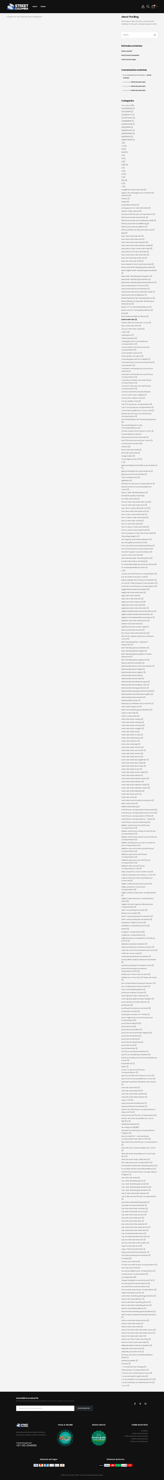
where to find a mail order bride (133, 1342)
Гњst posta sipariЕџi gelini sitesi (133, 1376)
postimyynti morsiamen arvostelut (134, 1008)
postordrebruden (128, 1048)
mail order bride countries (131, 725)
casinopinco (126, 335)
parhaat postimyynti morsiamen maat (136, 965)
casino (124, 332)
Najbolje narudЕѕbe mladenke (133, 944)
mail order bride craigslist (131, 728)
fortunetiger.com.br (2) (130, 459)
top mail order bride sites (131, 1218)
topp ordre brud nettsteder (132, 1249)
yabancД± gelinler (128, 1360)
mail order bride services (131, 757)
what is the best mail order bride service (137, 1333)
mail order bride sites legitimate (133, 760)
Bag (123, 233)
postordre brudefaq (129, 1039)
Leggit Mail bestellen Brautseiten (133, 589)
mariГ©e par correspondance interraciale (137, 810)
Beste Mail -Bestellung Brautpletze (134, 279)
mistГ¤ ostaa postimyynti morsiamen (135, 916)
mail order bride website (130, 775)
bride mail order (128, 319)
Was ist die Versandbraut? (131, 1299)
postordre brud (127, 1026)
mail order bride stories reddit (133, 772)
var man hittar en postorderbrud (134, 1286)
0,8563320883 (126, 133)
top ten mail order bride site (132, 1240)
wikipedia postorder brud (131, 1352)
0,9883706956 (126, 140)
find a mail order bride (130, 450)
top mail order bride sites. (131, 1221)
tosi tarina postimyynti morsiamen (134, 1255)
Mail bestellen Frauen (129, 700)
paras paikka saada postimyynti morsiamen (138, 959)
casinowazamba (127, 338)
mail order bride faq (129, 732)
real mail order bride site (131, 1091)
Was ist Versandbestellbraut (132, 1308)
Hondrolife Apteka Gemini (131, 496)
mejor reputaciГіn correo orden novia (136, 872)
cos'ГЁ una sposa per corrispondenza (136, 407)
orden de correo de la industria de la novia (138, 950)
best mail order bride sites (131, 239)
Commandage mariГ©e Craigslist (134, 359)
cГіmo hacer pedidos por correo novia (136, 410)
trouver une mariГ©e (129, 1261)
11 (121, 155)
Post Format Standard (130, 55)
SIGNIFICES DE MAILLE (129, 1124)
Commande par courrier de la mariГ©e (136, 362)
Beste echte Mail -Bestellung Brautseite (136, 267)
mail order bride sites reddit (132, 763)
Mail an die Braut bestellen (131, 663)
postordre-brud (127, 1045)
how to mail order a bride (131, 521)
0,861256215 (125, 136)
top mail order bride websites (132, 1224)
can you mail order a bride (131, 329)
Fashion (124, 446)
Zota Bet (124, 1364)
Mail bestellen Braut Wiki (130, 675)
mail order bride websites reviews (134, 788)
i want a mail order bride (130, 555)
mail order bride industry (131, 738)
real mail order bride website (132, 1094)
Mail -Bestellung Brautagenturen (134, 660)
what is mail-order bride (130, 1327)
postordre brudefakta (130, 1036)
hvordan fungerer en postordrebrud (135, 552)
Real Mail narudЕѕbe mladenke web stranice (138, 1082)
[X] (140, 1403)
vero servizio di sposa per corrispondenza (137, 1290)
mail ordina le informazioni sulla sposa (136, 800)
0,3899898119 (126, 121)
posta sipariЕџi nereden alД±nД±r (134, 1002)
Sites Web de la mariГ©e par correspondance (139, 1142)
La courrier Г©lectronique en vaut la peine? (138, 583)
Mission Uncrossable (129, 913)
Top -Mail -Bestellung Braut (132, 1181)
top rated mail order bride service (134, 1227)
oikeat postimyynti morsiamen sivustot (136, 947)
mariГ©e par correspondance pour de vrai (138, 813)
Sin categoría (126, 1127)
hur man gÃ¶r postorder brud (133, 542)
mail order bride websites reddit (133, 785)
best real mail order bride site (132, 258)
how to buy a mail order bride (133, 514)
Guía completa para (129, 477)
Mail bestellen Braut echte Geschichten (136, 666)
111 (122, 158)
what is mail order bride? (131, 1323)
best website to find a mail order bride (136, 264)
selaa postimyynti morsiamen (133, 1106)
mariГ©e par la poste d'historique (134, 822)
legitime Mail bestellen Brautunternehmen (137, 611)
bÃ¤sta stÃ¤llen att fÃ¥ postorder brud (136, 230)
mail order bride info (129, 741)
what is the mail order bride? (132, 1336)
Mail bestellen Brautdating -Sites (134, 685)
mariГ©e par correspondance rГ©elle (136, 816)
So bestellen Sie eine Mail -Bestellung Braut (138, 1166)
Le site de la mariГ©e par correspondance (137, 586)
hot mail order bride (129, 499)
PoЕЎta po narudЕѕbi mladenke (133, 1051)
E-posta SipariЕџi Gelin (130, 434)
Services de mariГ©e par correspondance (137, 1115)
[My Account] (143, 6)
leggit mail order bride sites (132, 592)
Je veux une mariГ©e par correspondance (137, 574)
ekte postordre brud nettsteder (133, 437)
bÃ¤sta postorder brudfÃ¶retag (134, 223)
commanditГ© (127, 365)
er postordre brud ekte (130, 443)
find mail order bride (129, 453)
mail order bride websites (131, 781)
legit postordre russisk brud (132, 602)
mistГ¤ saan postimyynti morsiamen (135, 919)
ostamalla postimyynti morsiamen (134, 956)
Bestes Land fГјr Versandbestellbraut (135, 310)
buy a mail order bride (130, 326)
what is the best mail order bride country (137, 1330)
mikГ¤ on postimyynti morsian (132, 910)
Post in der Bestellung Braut (132, 989)
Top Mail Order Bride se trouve (133, 1211)
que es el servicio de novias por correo (136, 1075)
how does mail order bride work (133, 511)
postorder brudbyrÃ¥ (129, 1023)
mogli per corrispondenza (131, 932)
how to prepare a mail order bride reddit (137, 533)
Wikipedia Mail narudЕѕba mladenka (135, 1345)
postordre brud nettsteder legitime (135, 1033)
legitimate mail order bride (131, 605)
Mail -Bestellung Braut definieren (134, 648)
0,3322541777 (126, 115)
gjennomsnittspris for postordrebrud (135, 471)
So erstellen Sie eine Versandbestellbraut (137, 1169)
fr (122, 462)
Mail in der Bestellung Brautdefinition (135, 710)
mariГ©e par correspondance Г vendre (136, 819)
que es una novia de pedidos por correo (137, 1079)
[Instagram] (145, 1403)
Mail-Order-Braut (128, 803)
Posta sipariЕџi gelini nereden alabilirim (136, 999)
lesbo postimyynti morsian (131, 630)
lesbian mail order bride (130, 624)
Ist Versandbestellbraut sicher (133, 567)
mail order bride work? (130, 794)
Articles (124, 198)
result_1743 (126, 1100)
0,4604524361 (126, 124)
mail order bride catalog (131, 719)
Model (123, 929)
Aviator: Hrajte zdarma (130, 211)
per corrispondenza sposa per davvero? (137, 983)
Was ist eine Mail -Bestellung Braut (134, 1302)
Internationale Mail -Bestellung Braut (135, 558)
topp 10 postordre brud (130, 1246)
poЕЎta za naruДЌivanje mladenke (134, 1054)
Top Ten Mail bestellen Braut (132, 1233)
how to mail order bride (130, 524)
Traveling (125, 1258)
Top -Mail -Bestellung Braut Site (133, 1184)
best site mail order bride (131, 261)
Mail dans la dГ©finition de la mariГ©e (136, 703)
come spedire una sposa (131, 356)
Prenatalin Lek (126, 1063)
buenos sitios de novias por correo (135, 322)
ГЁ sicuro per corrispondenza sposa (135, 1373)
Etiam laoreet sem (138, 82)
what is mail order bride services (134, 1320)
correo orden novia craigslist (132, 395)
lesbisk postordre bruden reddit (133, 627)
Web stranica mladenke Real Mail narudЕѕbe (138, 1315)
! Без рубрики (126, 105)
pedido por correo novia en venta (134, 974)
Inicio (35, 6)
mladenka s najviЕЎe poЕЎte (132, 922)
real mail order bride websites (133, 1097)
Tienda (43, 6)
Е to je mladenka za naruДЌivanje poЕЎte (137, 1379)
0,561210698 (125, 127)
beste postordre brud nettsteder (134, 289)
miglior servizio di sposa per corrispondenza (138, 893)
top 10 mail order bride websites (133, 1193)
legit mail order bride (129, 595)
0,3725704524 (127, 118)
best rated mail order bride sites (134, 255)
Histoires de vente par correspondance (136, 484)
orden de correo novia (130, 953)
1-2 (122, 146)
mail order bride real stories (132, 750)
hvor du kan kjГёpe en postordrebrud (136, 549)
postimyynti (125, 1005)
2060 (123, 165)
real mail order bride (129, 1087)
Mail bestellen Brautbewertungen (134, 682)
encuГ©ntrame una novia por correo (135, 440)
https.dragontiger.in (129, 536)
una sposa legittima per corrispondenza (137, 1271)
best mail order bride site (131, 236)
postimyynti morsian (129, 1011)
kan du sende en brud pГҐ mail (133, 577)
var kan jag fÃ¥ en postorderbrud (134, 1283)
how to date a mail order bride (133, 517)
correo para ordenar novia (131, 398)
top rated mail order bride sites (133, 1230)
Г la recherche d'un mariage (132, 1367)
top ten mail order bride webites (134, 1243)
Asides (124, 202)
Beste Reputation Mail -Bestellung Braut (136, 298)
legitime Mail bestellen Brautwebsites (135, 614)
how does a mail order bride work (134, 508)
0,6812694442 (126, 130)
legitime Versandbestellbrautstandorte (136, 617)
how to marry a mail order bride (133, 527)
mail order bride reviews (130, 753)
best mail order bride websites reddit (135, 245)
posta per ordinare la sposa (132, 992)
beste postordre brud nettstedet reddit (136, 292)
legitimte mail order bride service (134, 620)
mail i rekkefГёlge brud (130, 707)
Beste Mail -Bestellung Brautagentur (135, 276)
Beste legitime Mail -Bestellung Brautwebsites (139, 270)
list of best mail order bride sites (134, 633)
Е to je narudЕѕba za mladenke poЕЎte (136, 1382)
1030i (123, 152)
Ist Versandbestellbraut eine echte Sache (137, 564)
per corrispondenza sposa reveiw (134, 986)
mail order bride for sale (130, 735)
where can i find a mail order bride (134, 1339)
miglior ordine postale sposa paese (135, 884)
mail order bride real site (131, 747)
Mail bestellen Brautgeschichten (133, 688)
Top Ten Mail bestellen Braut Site (134, 1236)
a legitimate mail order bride (132, 190)
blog (123, 313)
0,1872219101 (126, 112)
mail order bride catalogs (131, 722)
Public (123, 1067)
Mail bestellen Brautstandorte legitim (135, 694)
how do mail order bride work (132, 505)
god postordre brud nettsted (132, 474)
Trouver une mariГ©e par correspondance (138, 1265)
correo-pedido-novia (129, 401)
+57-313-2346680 (26, 1445)
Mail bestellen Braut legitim (131, 669)
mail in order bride (128, 713)
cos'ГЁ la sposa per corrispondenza (135, 404)
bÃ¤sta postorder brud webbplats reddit (137, 220)
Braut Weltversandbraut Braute (133, 316)
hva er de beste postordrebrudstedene (136, 546)
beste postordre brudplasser (132, 295)
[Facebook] (135, 1403)
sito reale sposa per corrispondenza (135, 1162)
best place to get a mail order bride (135, 248)
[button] (148, 6)
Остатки (124, 1385)
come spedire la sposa (130, 353)
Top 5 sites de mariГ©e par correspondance (138, 1196)
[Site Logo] (18, 6)
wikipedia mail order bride (131, 1348)
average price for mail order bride (134, 208)
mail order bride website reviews (134, 778)
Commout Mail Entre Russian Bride (134, 392)
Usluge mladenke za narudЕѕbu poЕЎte (136, 1280)
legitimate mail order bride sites (133, 608)
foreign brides (126, 456)
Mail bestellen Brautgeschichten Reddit (136, 691)
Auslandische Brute (128, 205)
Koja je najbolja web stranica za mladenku (137, 580)
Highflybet (125, 480)
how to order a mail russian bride (134, 530)
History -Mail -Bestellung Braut (133, 492)
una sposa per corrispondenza (133, 1274)
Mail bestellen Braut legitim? (132, 672)
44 (122, 174)
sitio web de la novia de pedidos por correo (138, 1148)
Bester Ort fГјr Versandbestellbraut (135, 307)
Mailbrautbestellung (129, 806)
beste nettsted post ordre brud (133, 285)
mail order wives (127, 797)
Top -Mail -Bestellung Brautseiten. (134, 1190)
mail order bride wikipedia (131, 791)
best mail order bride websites (133, 242)
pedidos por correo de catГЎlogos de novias (139, 977)
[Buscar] (154, 35)
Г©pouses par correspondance (133, 1370)
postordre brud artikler (130, 1029)
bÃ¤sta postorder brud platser (133, 217)
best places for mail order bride (133, 252)
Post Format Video (128, 59)
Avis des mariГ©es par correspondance (137, 214)
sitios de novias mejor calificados (134, 1159)
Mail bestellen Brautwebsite (132, 697)
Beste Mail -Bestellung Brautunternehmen (137, 282)
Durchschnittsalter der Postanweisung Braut (138, 419)
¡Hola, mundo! (126, 51)
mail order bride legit (129, 744)
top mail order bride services (132, 1215)
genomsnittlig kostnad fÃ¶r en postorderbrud (139, 465)
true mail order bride (129, 1268)
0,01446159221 (126, 108)
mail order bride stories (130, 769)
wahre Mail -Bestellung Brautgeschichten (137, 1296)
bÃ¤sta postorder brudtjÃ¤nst (133, 227)
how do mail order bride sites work (134, 502)
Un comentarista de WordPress (134, 75)
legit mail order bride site (131, 599)
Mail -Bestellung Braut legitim (132, 651)
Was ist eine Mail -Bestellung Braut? (135, 1305)
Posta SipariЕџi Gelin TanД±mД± (133, 996)
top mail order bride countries (133, 1208)
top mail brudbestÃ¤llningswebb (134, 1202)
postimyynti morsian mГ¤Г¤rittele (134, 1014)
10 (122, 149)
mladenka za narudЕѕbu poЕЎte (133, 926)
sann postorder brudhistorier (132, 1103)
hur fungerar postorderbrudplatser (135, 539)
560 (122, 180)
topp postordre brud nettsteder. (134, 1252)
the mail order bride (129, 1178)
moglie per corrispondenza (132, 935)
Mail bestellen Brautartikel (131, 678)
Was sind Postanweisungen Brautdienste (137, 1311)
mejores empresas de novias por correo (137, 875)
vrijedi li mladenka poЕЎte (131, 1293)
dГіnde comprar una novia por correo (136, 431)
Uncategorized (127, 1277)
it (121, 570)
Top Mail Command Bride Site (132, 1205)
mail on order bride (128, 716)
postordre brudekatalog (131, 1042)
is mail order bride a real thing (133, 561)
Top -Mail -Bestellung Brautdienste (135, 1187)
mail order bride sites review (132, 766)
